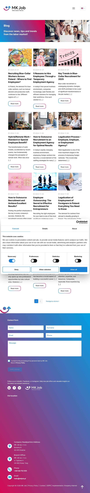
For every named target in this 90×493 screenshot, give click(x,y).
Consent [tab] (15, 228)
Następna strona (52, 301)
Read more (14, 103)
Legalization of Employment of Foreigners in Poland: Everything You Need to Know (69, 203)
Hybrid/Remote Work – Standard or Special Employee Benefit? (19, 140)
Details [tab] (45, 228)
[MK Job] (14, 8)
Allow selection (45, 269)
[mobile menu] (74, 8)
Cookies (42, 485)
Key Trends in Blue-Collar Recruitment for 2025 (69, 76)
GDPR (49, 485)
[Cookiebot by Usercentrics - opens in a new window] (77, 222)
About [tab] (74, 228)
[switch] (34, 260)
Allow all (73, 269)
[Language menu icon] (83, 8)
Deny (16, 269)
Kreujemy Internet (70, 485)
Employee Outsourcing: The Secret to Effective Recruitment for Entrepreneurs (42, 203)
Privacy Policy (20, 363)
